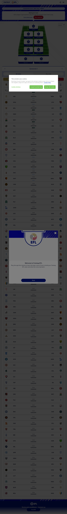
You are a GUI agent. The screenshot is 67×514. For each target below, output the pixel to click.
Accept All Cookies (50, 87)
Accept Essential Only (36, 87)
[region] (33, 83)
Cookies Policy (47, 82)
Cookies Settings (16, 86)
